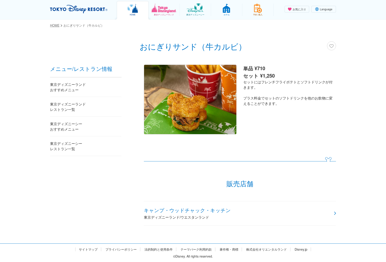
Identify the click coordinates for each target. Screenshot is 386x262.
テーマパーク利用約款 (196, 249)
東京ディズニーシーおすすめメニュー (66, 126)
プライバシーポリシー (121, 249)
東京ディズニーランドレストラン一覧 (68, 106)
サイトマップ (88, 249)
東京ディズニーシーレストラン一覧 (66, 146)
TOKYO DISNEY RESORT (78, 9)
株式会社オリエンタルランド (266, 249)
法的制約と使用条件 (159, 249)
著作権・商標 (229, 249)
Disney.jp (301, 249)
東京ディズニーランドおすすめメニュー (68, 87)
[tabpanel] (190, 101)
